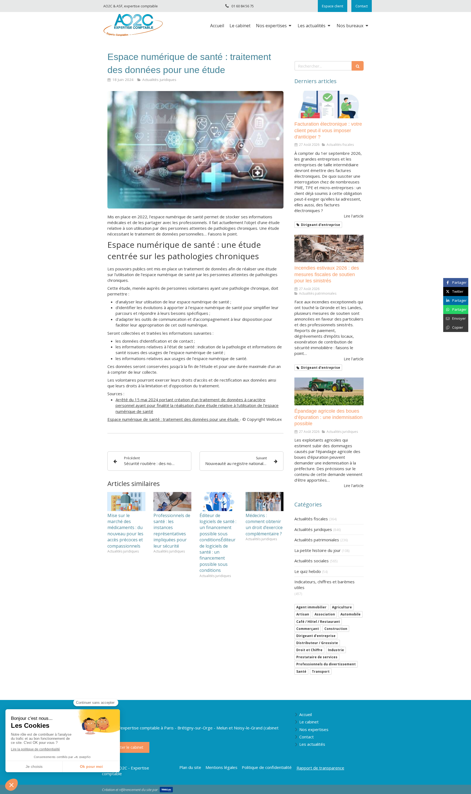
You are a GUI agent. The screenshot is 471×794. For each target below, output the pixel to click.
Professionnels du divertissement (326, 664)
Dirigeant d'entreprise (316, 635)
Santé (301, 671)
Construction (335, 628)
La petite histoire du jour (317, 550)
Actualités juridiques (313, 529)
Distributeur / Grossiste (317, 643)
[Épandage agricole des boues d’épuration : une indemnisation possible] (329, 391)
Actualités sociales (311, 560)
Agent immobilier (311, 607)
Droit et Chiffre (309, 650)
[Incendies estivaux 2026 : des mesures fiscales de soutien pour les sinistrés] (329, 248)
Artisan (302, 614)
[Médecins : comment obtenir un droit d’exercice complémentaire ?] (264, 501)
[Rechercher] (358, 66)
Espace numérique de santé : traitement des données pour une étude (173, 419)
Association (325, 614)
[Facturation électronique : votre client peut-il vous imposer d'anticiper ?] (329, 105)
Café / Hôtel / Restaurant (318, 621)
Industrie (336, 650)
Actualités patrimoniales (316, 539)
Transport (321, 671)
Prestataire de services (316, 657)
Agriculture (342, 607)
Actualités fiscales (311, 518)
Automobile (350, 614)
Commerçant (307, 628)
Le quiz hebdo (307, 571)
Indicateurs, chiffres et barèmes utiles (324, 584)
